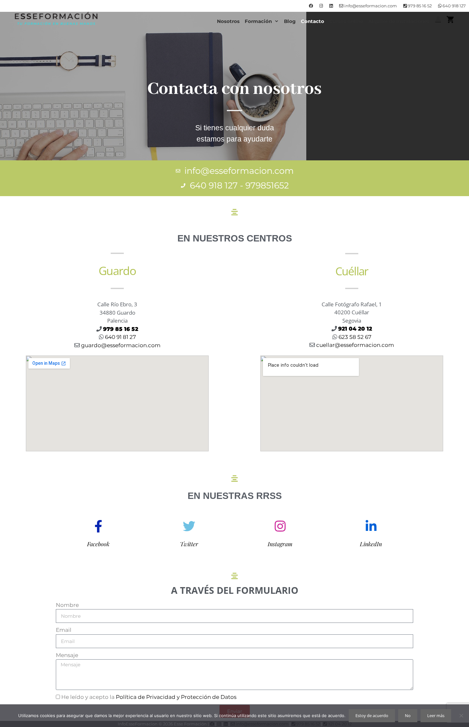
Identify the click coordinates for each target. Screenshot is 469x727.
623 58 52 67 (354, 337)
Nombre (67, 605)
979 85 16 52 (419, 5)
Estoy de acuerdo (371, 715)
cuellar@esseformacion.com (355, 345)
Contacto (312, 21)
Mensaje (67, 655)
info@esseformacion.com (370, 5)
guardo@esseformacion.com (120, 345)
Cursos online (346, 21)
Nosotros (228, 21)
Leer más (435, 715)
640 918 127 (454, 5)
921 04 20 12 (355, 328)
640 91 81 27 (120, 337)
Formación (258, 21)
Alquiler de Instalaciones (398, 21)
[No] (461, 715)
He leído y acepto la (148, 697)
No (408, 715)
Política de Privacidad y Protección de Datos (176, 697)
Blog (290, 21)
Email (63, 630)
